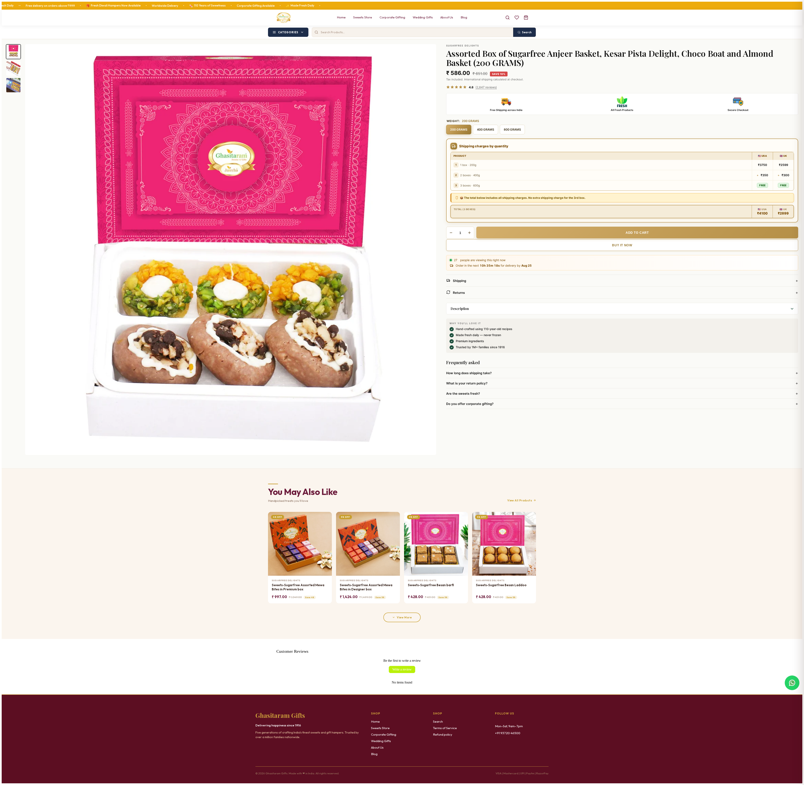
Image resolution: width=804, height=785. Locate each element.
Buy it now (622, 245)
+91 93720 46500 (507, 733)
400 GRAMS (485, 129)
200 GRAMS (458, 129)
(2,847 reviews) (486, 87)
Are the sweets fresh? (622, 393)
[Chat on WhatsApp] (792, 683)
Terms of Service (445, 728)
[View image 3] (13, 85)
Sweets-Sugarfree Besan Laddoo (501, 585)
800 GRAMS (512, 129)
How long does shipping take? (622, 372)
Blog (464, 17)
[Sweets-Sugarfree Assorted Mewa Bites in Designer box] (368, 544)
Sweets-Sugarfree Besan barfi (431, 585)
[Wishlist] (516, 17)
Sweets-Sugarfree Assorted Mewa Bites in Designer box (366, 587)
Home (341, 17)
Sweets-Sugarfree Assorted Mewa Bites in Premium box (298, 587)
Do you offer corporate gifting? (622, 403)
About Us (446, 17)
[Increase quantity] (469, 233)
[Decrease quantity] (451, 233)
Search (438, 721)
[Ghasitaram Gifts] (283, 17)
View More (404, 617)
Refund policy (442, 734)
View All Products (519, 500)
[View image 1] (13, 51)
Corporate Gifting (392, 17)
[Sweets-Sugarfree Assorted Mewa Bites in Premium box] (300, 544)
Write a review (402, 669)
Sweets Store (362, 17)
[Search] (507, 17)
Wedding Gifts (423, 17)
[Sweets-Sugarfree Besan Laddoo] (504, 544)
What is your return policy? (622, 383)
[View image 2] (13, 68)
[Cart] (526, 17)
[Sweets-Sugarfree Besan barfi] (436, 544)
